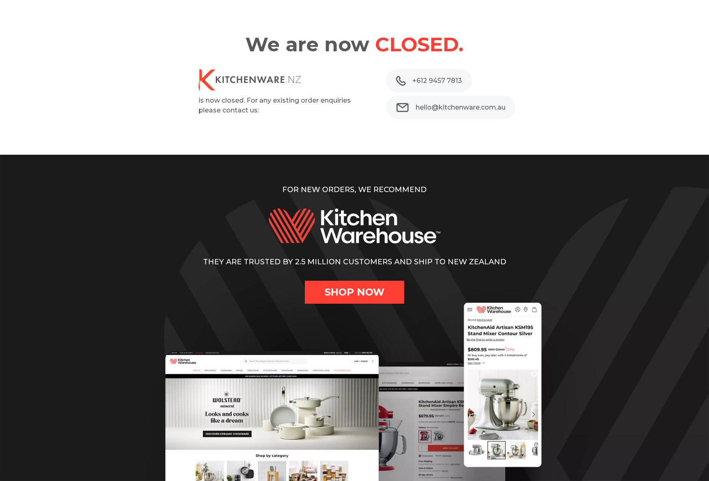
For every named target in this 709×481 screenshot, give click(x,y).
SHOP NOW (354, 292)
